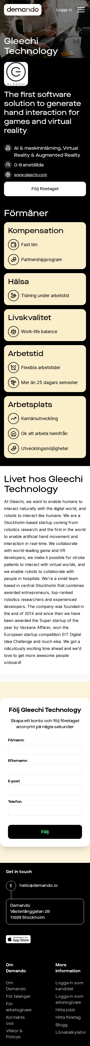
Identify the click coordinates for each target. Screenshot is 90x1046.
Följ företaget (45, 188)
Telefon (15, 801)
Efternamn (17, 760)
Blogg (62, 1025)
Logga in (64, 9)
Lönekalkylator (71, 1032)
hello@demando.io (39, 885)
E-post (14, 781)
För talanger (18, 996)
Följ (45, 831)
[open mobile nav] (81, 10)
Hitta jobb (65, 1010)
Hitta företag (68, 1017)
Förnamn (16, 740)
